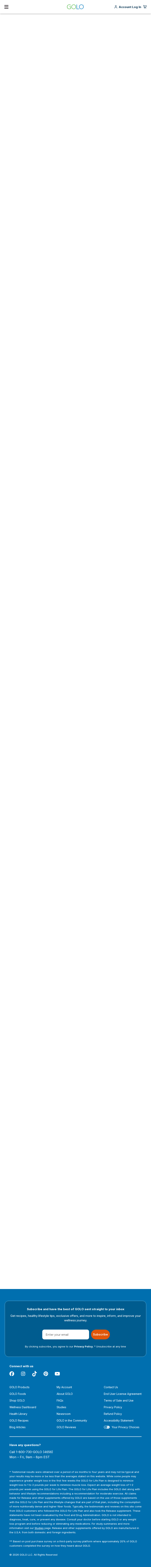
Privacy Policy (113, 1407)
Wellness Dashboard (22, 1407)
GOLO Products (19, 1387)
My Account (64, 1387)
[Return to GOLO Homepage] (75, 7)
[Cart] (145, 7)
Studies (61, 1407)
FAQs (60, 1400)
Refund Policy (113, 1413)
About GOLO (65, 1393)
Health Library (18, 1413)
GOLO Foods (17, 1393)
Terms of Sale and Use (119, 1400)
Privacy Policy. (83, 1346)
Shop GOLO (17, 1400)
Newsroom (64, 1413)
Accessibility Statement (119, 1420)
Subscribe (100, 1334)
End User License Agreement (123, 1393)
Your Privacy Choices (125, 1427)
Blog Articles (17, 1427)
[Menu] (6, 7)
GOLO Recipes (19, 1420)
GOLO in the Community (72, 1420)
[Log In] (130, 7)
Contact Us (111, 1387)
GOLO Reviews (66, 1427)
